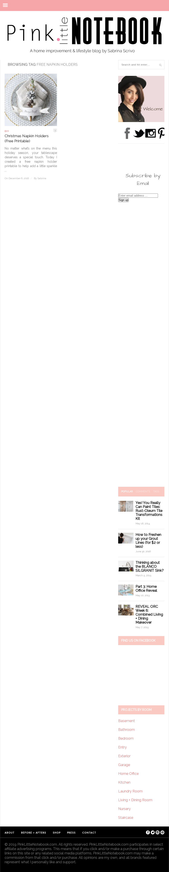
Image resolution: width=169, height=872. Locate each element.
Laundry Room (130, 791)
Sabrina (41, 178)
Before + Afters (33, 833)
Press (71, 833)
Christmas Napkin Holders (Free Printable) (27, 138)
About (10, 833)
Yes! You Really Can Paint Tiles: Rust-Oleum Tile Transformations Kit (149, 511)
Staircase (125, 817)
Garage (124, 765)
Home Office (128, 774)
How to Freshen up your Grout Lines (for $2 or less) (148, 541)
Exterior (124, 756)
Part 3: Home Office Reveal (146, 588)
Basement (126, 721)
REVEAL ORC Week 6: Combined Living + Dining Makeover (149, 614)
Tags (156, 491)
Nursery (124, 809)
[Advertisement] (141, 344)
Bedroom (126, 738)
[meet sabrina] (141, 121)
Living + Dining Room (135, 800)
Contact (89, 833)
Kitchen (124, 782)
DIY (7, 131)
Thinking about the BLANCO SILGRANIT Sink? (150, 566)
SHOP (57, 833)
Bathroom (126, 730)
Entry (122, 747)
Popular (127, 491)
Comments (143, 491)
